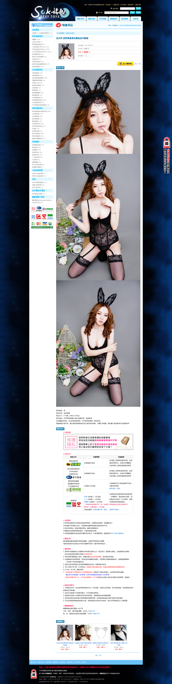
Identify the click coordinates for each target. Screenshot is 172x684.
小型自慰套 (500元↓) (38, 47)
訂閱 (132, 12)
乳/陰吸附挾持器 (37, 100)
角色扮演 (35, 147)
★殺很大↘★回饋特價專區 (40, 33)
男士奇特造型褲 (37, 164)
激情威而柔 (35, 95)
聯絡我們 (138, 5)
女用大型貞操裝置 (37, 173)
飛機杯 (34, 39)
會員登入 (109, 5)
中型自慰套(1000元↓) (39, 49)
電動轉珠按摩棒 (37, 80)
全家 (85, 497)
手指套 (34, 128)
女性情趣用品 (37, 70)
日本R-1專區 (36, 42)
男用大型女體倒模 (37, 57)
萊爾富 (86, 502)
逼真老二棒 (35, 83)
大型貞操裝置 (37, 170)
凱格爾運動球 (36, 93)
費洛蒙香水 (35, 121)
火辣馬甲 (35, 160)
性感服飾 (35, 142)
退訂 (138, 12)
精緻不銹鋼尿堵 (37, 138)
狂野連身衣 (35, 152)
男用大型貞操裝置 (37, 176)
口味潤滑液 (35, 116)
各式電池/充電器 (38, 190)
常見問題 (102, 19)
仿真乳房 (35, 59)
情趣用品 (115, 25)
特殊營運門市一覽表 (100, 509)
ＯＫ (85, 499)
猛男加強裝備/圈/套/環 (39, 64)
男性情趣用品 (37, 36)
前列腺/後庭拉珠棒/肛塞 (39, 111)
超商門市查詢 (114, 509)
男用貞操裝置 (36, 136)
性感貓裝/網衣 (36, 145)
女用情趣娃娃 (36, 97)
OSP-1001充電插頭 (116, 533)
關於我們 (80, 19)
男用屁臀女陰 (36, 54)
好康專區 (35, 30)
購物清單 (131, 5)
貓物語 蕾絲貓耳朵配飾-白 (101, 643)
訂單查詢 (123, 5)
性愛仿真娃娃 (36, 61)
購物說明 (113, 19)
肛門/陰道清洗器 (37, 126)
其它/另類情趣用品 (38, 182)
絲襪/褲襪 (35, 162)
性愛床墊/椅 (36, 131)
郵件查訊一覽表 (115, 488)
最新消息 (91, 19)
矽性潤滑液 (35, 119)
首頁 (109, 25)
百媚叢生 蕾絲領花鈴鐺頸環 (83, 643)
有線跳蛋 (35, 88)
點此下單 (92, 611)
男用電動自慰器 (37, 44)
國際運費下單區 (38, 197)
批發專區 (124, 19)
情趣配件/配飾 (36, 167)
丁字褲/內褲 (36, 157)
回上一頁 (137, 64)
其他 (34, 179)
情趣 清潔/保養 (36, 185)
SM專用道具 (36, 124)
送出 (138, 8)
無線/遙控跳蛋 (36, 85)
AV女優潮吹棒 (36, 102)
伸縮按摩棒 (35, 75)
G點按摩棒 (35, 73)
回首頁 (135, 19)
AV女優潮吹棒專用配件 (39, 105)
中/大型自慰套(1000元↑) (39, 52)
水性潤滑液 (35, 114)
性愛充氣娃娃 (36, 66)
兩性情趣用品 (37, 108)
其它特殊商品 (36, 187)
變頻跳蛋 (35, 90)
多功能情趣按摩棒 (37, 78)
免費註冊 (116, 5)
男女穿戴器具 (36, 133)
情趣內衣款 (35, 155)
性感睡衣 (35, 150)
